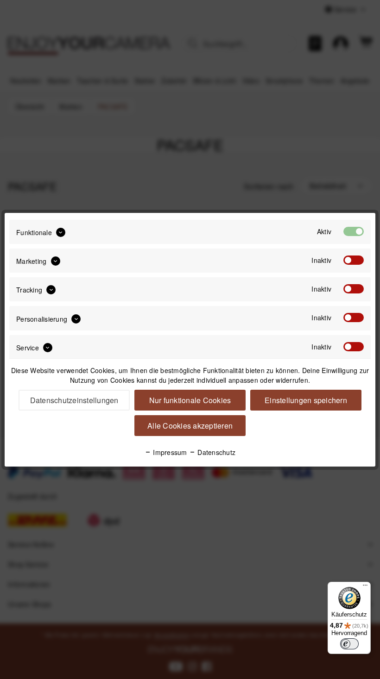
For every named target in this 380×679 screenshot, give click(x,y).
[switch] (349, 643)
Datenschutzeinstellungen (74, 400)
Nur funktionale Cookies (190, 400)
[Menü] (365, 587)
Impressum (169, 452)
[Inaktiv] (353, 260)
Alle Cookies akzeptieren (190, 425)
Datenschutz (215, 452)
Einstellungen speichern (306, 400)
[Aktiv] (353, 231)
